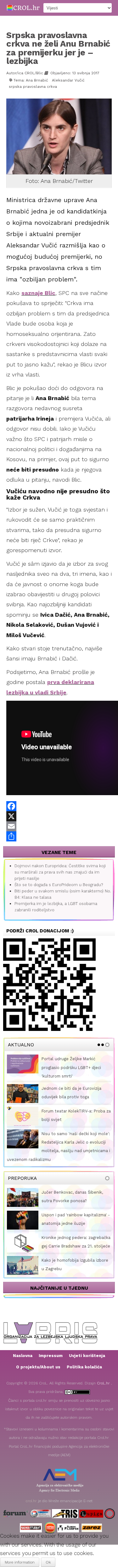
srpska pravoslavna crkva (33, 86)
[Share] (59, 836)
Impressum (51, 1355)
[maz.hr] (109, 1513)
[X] (59, 816)
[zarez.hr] (91, 1527)
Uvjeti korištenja (87, 1355)
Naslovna (22, 1355)
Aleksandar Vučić (68, 80)
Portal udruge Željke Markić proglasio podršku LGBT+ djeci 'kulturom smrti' (71, 1067)
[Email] (59, 826)
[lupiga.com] (91, 1513)
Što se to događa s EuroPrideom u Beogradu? (58, 884)
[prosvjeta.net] (40, 1513)
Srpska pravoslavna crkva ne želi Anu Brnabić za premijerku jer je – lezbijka (58, 48)
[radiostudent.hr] (31, 1527)
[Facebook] (59, 806)
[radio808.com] (50, 1527)
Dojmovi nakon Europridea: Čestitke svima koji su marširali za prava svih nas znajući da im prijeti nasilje (60, 872)
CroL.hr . (104, 1383)
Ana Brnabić (37, 80)
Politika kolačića (84, 1367)
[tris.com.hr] (65, 1513)
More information (20, 1562)
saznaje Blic (38, 293)
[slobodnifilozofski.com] (68, 1527)
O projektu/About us (38, 1367)
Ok (48, 1562)
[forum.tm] (16, 1513)
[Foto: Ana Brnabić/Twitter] (60, 136)
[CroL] (23, 7)
